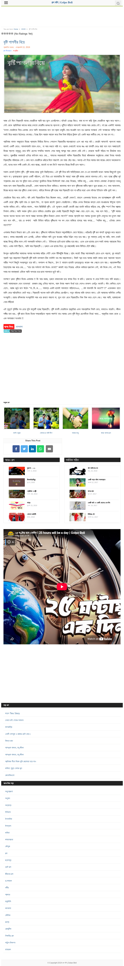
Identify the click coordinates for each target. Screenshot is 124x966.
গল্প (6, 853)
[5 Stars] (12, 33)
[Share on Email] (49, 449)
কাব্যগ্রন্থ (9, 839)
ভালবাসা (23, 29)
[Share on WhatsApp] (40, 449)
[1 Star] (2, 33)
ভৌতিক (7, 915)
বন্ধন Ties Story (12, 713)
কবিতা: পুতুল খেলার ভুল (13, 768)
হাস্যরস (8, 949)
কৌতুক (7, 846)
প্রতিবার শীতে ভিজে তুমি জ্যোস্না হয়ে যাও (20, 761)
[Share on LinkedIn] (32, 449)
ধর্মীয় (7, 887)
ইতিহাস (8, 812)
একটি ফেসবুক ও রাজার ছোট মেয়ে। (18, 734)
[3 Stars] (7, 33)
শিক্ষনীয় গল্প (9, 935)
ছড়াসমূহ (8, 860)
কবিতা (7, 832)
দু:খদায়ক (8, 880)
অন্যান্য (8, 805)
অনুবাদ (7, 798)
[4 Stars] (9, 33)
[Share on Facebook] (16, 449)
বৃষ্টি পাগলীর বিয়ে (14, 42)
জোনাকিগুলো (9, 775)
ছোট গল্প (8, 867)
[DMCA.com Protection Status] (12, 334)
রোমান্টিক (8, 928)
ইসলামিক (8, 819)
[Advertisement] (62, 15)
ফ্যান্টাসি (8, 901)
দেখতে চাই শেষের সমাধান (14, 720)
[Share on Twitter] (24, 449)
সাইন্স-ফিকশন (10, 942)
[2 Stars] (5, 33)
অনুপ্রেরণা (9, 791)
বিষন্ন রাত (9, 740)
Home (16, 29)
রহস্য (7, 922)
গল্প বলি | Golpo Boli (69, 963)
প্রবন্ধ (7, 894)
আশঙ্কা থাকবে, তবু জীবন (14, 747)
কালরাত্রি (8, 727)
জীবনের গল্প (9, 874)
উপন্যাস (8, 826)
